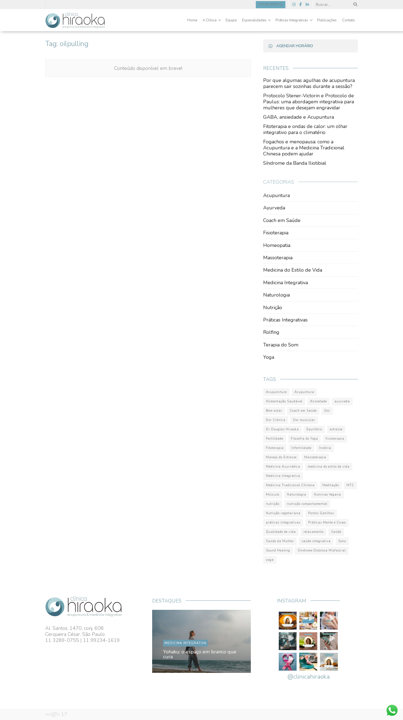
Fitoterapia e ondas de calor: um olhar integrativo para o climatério (305, 129)
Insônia (325, 448)
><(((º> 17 (56, 714)
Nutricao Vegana (327, 495)
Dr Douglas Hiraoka (282, 429)
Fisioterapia (275, 232)
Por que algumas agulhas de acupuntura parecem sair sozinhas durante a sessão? (309, 83)
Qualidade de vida (281, 532)
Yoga (268, 357)
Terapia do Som (280, 344)
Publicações (327, 20)
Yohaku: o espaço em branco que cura (200, 654)
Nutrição (272, 307)
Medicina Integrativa (285, 282)
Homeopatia (276, 245)
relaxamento (313, 532)
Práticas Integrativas (292, 20)
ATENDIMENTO (271, 4)
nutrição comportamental (307, 504)
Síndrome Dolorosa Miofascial (322, 550)
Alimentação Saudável (284, 401)
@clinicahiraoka (308, 677)
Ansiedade (318, 401)
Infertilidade (301, 448)
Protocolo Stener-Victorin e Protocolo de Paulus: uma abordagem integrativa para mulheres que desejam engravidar (308, 101)
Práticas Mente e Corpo (327, 522)
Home (192, 20)
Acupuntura (276, 195)
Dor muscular (304, 420)
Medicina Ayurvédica (283, 467)
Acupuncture (276, 392)
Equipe (231, 20)
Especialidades (254, 20)
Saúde (336, 532)
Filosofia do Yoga (304, 439)
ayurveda (342, 401)
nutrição (272, 504)
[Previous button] (169, 641)
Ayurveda (274, 207)
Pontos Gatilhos (321, 513)
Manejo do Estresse (281, 457)
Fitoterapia (275, 448)
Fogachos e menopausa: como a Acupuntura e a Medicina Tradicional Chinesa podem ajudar (303, 147)
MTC (350, 485)
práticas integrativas (283, 522)
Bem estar (274, 411)
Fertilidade (274, 439)
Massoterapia (278, 257)
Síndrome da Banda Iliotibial (294, 163)
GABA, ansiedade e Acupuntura (298, 117)
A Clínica (210, 20)
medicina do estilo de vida (329, 467)
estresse (336, 429)
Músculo (272, 495)
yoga (270, 560)
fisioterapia (335, 439)
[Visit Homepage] (75, 20)
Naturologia (276, 295)
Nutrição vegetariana (283, 513)
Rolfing (271, 332)
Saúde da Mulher (280, 541)
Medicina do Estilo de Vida (292, 270)
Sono (342, 541)
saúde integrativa (316, 541)
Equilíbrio (314, 429)
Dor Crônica (275, 420)
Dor (327, 411)
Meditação (330, 485)
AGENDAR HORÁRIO (294, 46)
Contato (348, 20)
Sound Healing (278, 550)
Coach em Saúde (281, 220)
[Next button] (234, 641)
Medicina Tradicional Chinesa (290, 485)
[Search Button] (354, 4)
